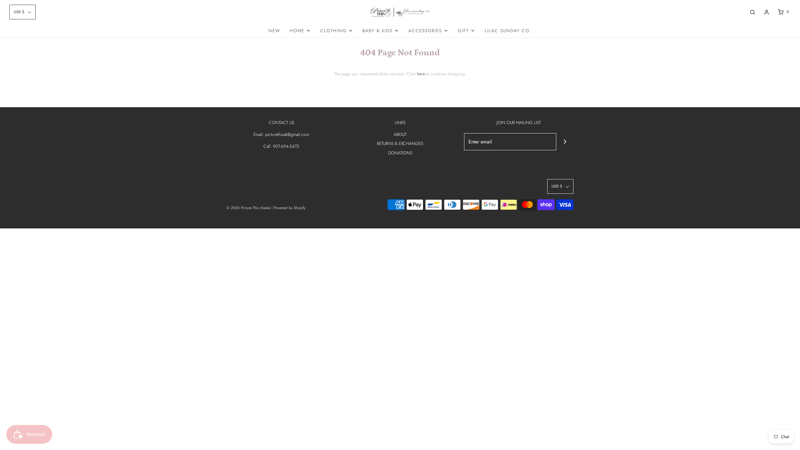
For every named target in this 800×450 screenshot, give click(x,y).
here (421, 74)
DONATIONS (400, 153)
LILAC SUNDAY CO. (508, 31)
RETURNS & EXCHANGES (400, 143)
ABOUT (400, 134)
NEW (274, 31)
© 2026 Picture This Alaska (248, 208)
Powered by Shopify (289, 208)
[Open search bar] (752, 12)
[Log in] (766, 12)
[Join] (564, 141)
